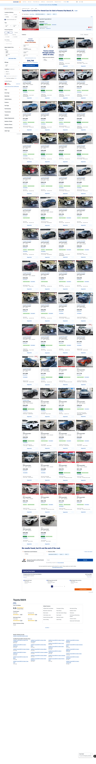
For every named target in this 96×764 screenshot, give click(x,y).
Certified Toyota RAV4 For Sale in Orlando (21, 649)
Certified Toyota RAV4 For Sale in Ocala (74, 653)
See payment (61, 56)
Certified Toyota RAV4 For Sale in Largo (56, 643)
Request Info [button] (48, 28)
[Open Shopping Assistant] (94, 756)
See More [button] (47, 627)
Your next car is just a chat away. (48, 4)
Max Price (14, 34)
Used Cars (24, 1)
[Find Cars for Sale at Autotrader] (17, 1)
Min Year (7, 25)
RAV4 (36, 8)
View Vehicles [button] (88, 29)
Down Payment (26, 51)
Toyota (32, 8)
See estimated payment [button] (43, 23)
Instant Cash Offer (50, 1)
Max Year (15, 25)
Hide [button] (91, 16)
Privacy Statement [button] (61, 562)
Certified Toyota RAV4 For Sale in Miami (38, 649)
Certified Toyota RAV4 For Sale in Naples (39, 655)
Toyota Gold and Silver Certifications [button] (12, 86)
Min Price (6, 34)
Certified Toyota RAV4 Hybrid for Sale (20, 636)
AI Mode (66, 1)
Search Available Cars (30, 65)
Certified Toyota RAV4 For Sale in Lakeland (39, 652)
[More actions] (73, 66)
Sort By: (82, 34)
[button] (77, 1)
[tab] (14, 603)
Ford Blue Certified (26, 400)
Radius (45, 59)
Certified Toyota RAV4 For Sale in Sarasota (56, 655)
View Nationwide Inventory (57, 567)
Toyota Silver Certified (63, 336)
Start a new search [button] (88, 551)
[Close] (91, 754)
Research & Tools (58, 1)
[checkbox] (8, 41)
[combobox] (12, 8)
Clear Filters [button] (32, 14)
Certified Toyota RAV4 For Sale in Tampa (56, 640)
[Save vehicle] (37, 19)
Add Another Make (12, 58)
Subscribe (85, 560)
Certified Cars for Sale (25, 8)
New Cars (29, 1)
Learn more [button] (18, 83)
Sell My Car (43, 1)
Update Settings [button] (35, 62)
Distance (6, 14)
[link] (61, 60)
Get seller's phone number (68, 381)
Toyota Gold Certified (27, 81)
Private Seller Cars (36, 1)
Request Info (65, 66)
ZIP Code (15, 14)
